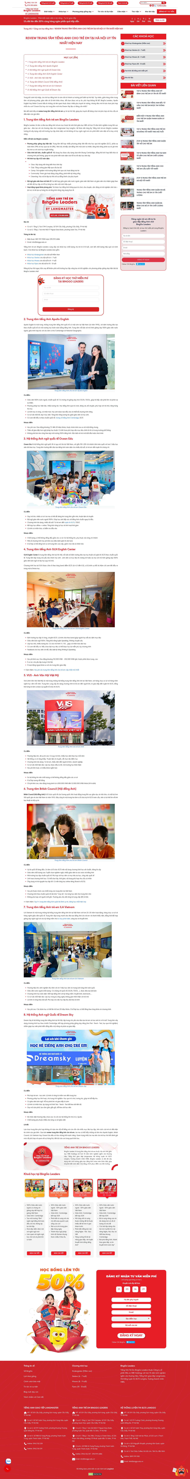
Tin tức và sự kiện (31, 1387)
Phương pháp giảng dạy (82, 11)
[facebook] (151, 5)
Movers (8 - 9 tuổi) (79, 1382)
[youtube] (153, 5)
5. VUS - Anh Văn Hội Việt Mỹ (39, 78)
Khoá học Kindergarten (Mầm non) (137, 43)
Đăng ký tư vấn (166, 11)
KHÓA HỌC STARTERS (59, 1193)
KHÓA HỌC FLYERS (107, 1193)
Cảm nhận (121, 11)
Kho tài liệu (150, 11)
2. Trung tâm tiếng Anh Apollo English (42, 66)
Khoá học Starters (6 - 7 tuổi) (135, 50)
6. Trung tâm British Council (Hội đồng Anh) (44, 82)
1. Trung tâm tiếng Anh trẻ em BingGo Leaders (45, 62)
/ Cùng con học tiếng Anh (42, 29)
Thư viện (135, 11)
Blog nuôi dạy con (31, 1392)
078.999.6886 (32, 5)
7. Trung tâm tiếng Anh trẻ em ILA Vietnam (44, 86)
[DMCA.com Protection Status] (95, 1474)
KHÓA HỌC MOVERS (83, 1193)
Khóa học (63, 11)
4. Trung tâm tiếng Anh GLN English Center (44, 74)
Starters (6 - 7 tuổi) (79, 1376)
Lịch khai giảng (30, 1376)
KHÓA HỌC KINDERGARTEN (34, 1193)
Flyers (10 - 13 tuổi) (79, 1387)
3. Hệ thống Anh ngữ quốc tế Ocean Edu (43, 70)
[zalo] (155, 5)
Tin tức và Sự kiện (105, 11)
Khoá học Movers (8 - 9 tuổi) (135, 57)
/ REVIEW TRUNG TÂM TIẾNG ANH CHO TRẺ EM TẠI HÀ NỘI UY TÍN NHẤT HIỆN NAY (88, 29)
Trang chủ (28, 29)
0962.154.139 (32, 3)
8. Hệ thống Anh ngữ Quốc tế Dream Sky (43, 90)
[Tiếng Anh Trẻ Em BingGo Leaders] (32, 11)
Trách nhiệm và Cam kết (33, 1397)
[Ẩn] (75, 58)
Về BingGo (28, 1371)
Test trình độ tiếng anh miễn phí (136, 71)
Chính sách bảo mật (32, 1382)
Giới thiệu (48, 11)
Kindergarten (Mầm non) (82, 1371)
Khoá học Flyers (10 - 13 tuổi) (135, 64)
